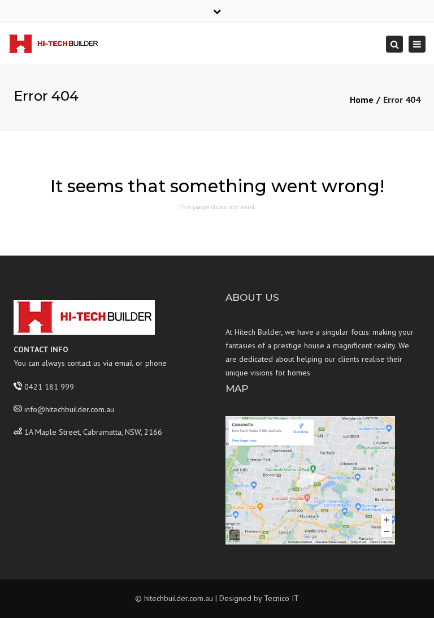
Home (362, 99)
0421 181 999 (49, 386)
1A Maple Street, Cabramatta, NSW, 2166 (93, 431)
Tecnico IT (281, 598)
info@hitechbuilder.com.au (69, 409)
